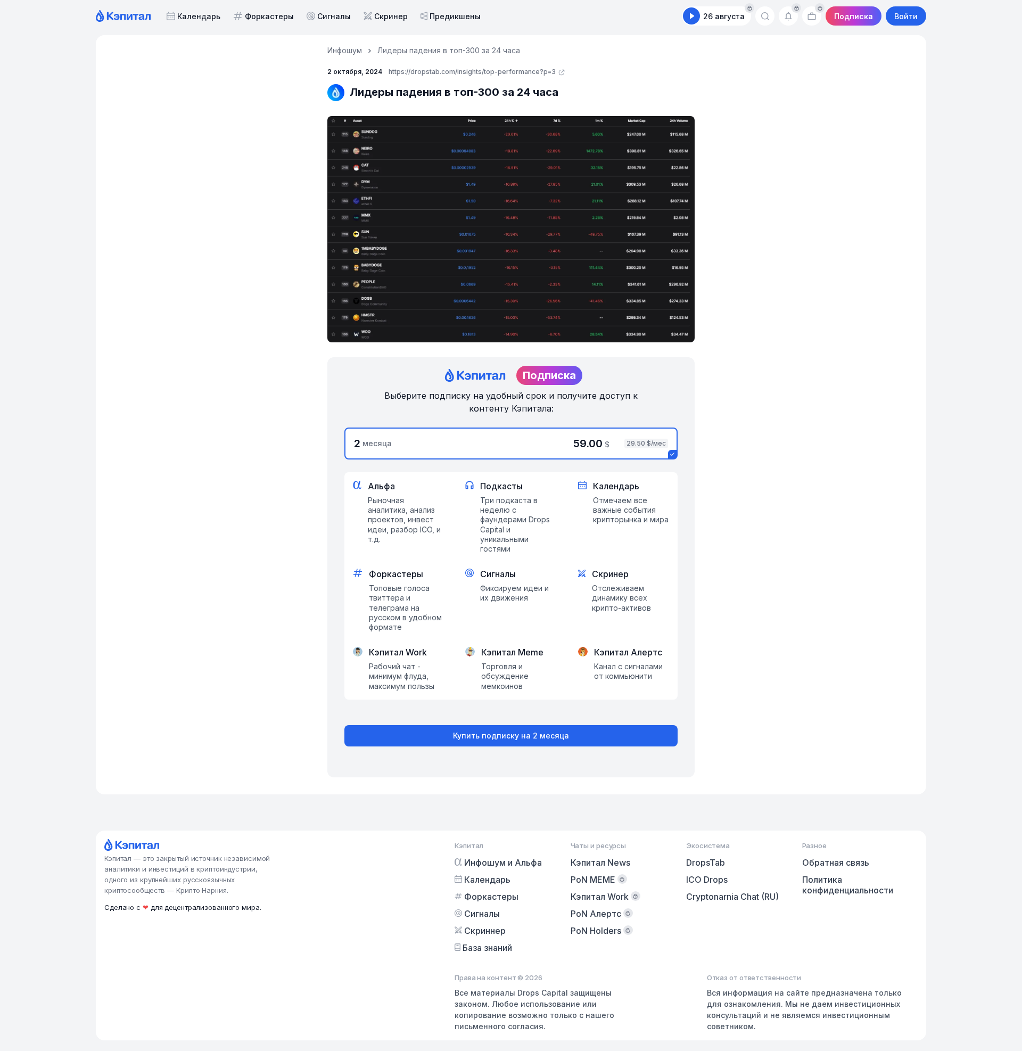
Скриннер (485, 930)
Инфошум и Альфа (503, 862)
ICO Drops (707, 879)
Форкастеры (269, 16)
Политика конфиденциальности (847, 885)
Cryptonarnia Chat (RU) (732, 896)
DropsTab (705, 862)
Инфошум (344, 50)
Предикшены (455, 16)
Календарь (198, 16)
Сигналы (334, 16)
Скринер (391, 16)
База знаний (487, 947)
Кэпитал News (600, 862)
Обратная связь (835, 862)
